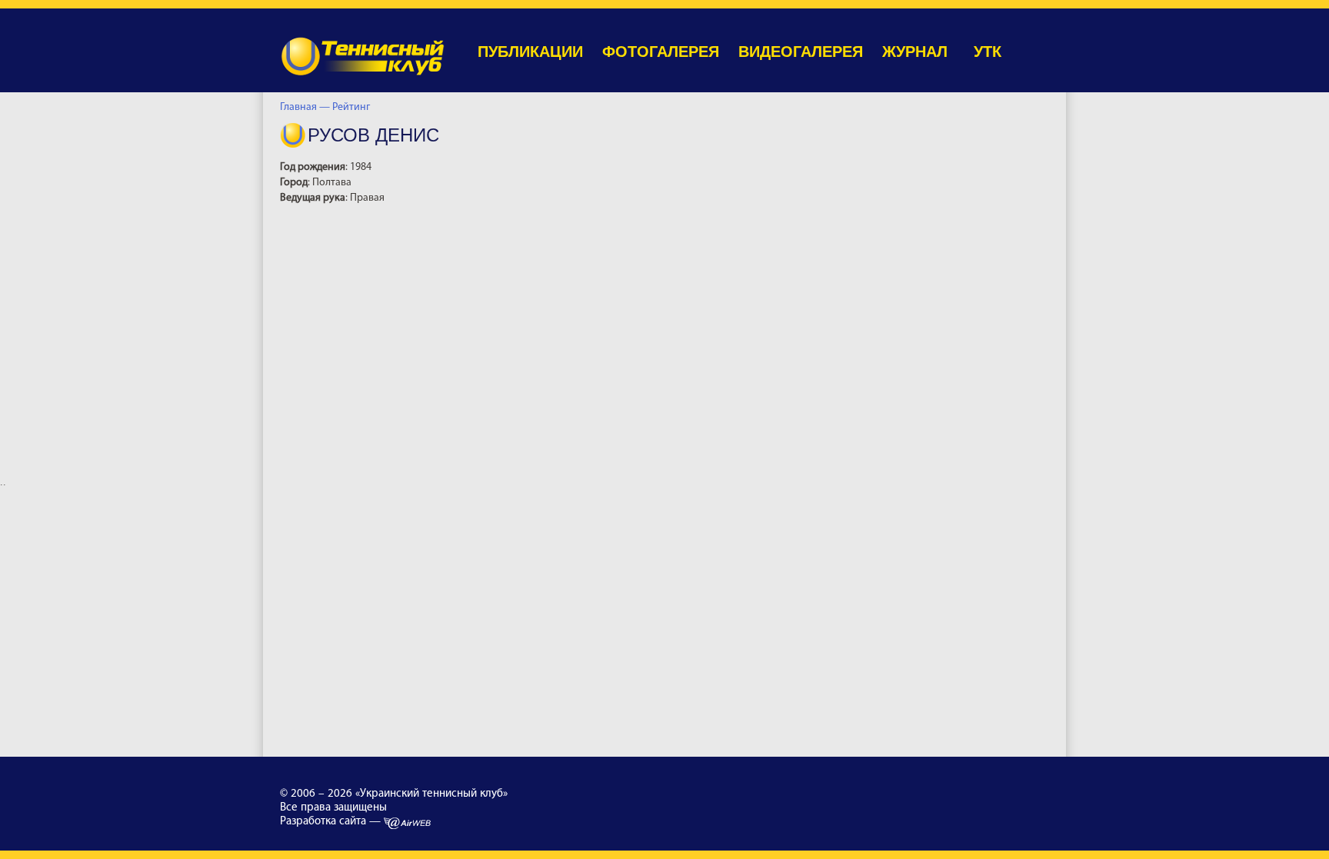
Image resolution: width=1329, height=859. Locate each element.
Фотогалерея (660, 51)
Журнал (915, 51)
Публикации (530, 51)
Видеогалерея (800, 51)
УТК (987, 51)
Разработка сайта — (332, 821)
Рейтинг (353, 107)
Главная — (305, 107)
